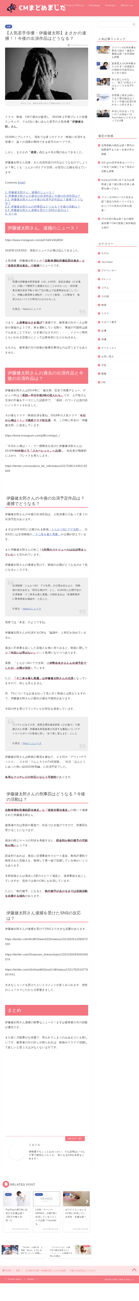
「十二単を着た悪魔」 (46, 534)
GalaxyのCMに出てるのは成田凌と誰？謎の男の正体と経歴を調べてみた (117, 184)
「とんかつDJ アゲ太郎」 (65, 529)
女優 (103, 330)
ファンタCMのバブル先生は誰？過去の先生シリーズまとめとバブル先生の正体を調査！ (117, 204)
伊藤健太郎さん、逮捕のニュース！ (30, 192)
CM (103, 382)
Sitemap (94, 5)
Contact (110, 5)
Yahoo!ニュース (31, 608)
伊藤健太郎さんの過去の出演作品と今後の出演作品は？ (43, 195)
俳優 (9, 26)
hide (21, 182)
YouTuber (107, 262)
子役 (103, 365)
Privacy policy (15, 1279)
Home (39, 5)
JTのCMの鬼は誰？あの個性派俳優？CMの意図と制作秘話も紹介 (118, 223)
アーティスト (109, 348)
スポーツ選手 (109, 322)
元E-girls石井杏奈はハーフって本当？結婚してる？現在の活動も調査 (118, 167)
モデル (105, 253)
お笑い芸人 (107, 356)
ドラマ (105, 313)
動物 (103, 373)
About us (127, 5)
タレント (106, 279)
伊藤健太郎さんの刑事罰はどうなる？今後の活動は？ (42, 206)
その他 (105, 296)
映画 (103, 305)
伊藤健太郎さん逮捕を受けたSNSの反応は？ (37, 210)
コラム (105, 287)
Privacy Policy (74, 5)
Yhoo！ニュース (31, 743)
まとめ (11, 213)
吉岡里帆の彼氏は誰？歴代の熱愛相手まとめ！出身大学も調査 (117, 149)
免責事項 (53, 5)
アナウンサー (109, 270)
